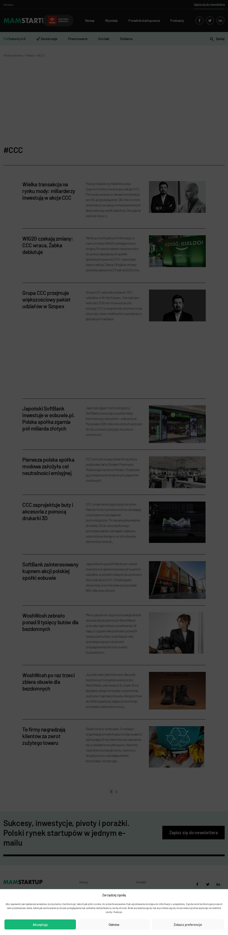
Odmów (114, 925)
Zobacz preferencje (188, 925)
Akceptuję (40, 925)
